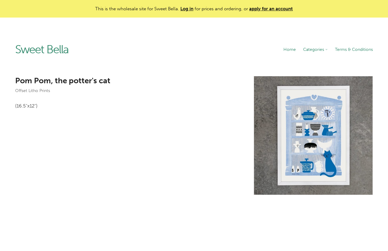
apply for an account (271, 9)
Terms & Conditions (354, 49)
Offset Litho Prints (32, 90)
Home (289, 49)
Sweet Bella (42, 49)
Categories (314, 49)
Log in (186, 9)
